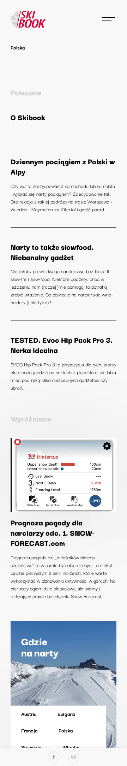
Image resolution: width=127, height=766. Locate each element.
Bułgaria (66, 714)
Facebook (53, 756)
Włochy (70, 747)
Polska (66, 730)
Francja (29, 730)
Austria (28, 714)
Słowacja (31, 747)
